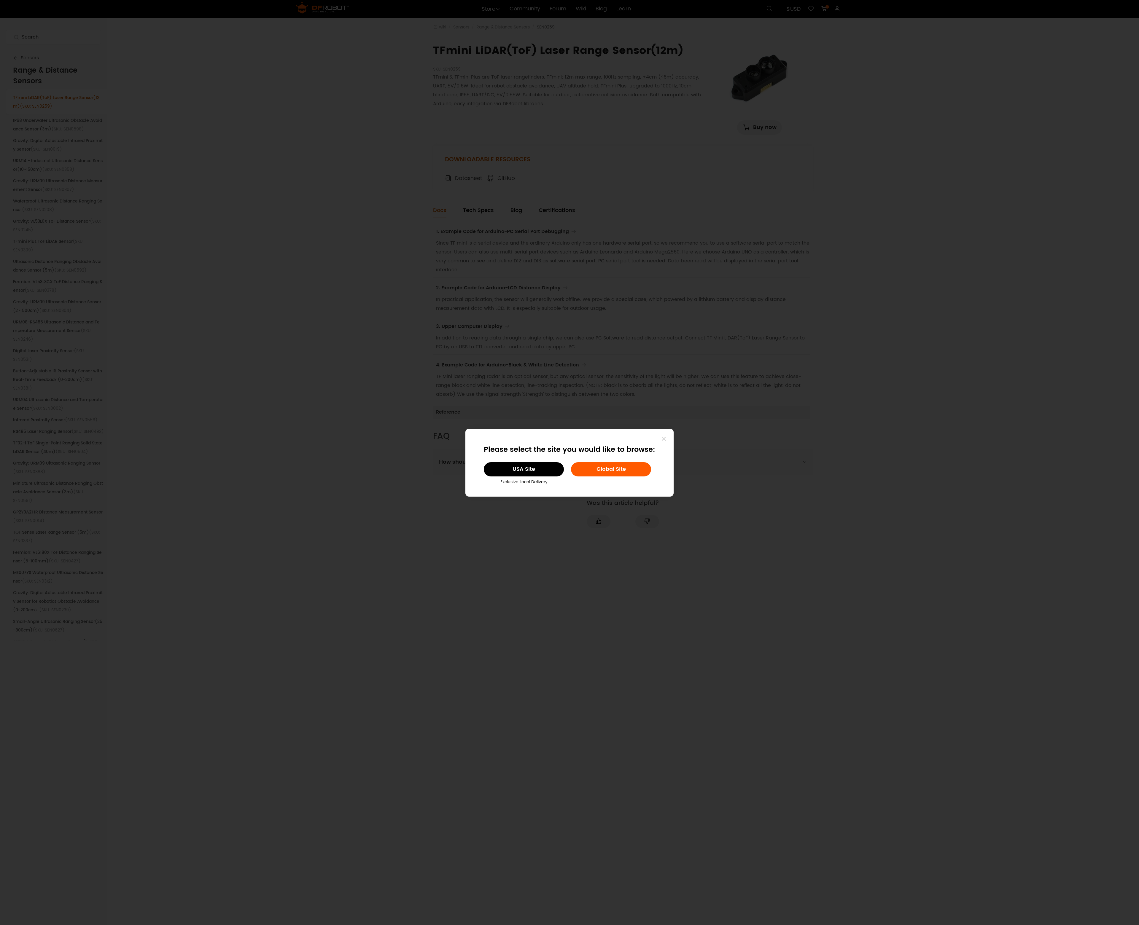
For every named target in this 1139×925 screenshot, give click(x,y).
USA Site (524, 469)
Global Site (611, 469)
